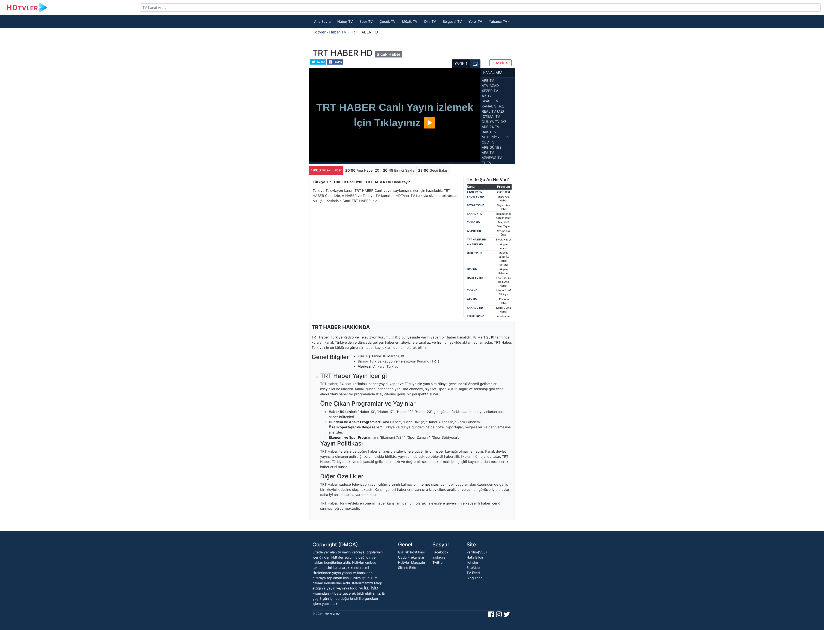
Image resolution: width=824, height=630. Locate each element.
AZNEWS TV (492, 158)
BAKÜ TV (489, 132)
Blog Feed (475, 578)
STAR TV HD (475, 191)
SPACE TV (490, 101)
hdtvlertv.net (331, 613)
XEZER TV (490, 91)
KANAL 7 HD (475, 213)
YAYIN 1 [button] (460, 63)
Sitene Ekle (407, 567)
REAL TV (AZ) (493, 111)
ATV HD (472, 299)
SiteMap (473, 567)
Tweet (320, 61)
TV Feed (473, 573)
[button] (475, 63)
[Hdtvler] (71, 7)
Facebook (440, 552)
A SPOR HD (474, 231)
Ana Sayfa (322, 21)
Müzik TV (409, 21)
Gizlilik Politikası (411, 552)
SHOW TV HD (475, 196)
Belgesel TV (452, 21)
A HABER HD (475, 244)
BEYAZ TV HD (475, 205)
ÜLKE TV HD (474, 253)
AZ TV (487, 96)
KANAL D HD (475, 307)
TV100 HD (473, 222)
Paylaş (337, 61)
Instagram (440, 557)
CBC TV (488, 142)
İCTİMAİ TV (491, 116)
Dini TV (430, 21)
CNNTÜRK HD (475, 316)
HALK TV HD (475, 277)
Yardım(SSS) (477, 552)
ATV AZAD (490, 85)
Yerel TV (475, 21)
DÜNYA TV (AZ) (495, 121)
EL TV (486, 163)
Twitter (438, 562)
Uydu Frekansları (411, 557)
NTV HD (472, 269)
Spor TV (366, 21)
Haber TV (345, 21)
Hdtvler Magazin (411, 562)
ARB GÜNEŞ (491, 147)
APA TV (488, 152)
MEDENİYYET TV (496, 137)
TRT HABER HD (476, 239)
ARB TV (488, 80)
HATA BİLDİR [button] (500, 63)
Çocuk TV (387, 21)
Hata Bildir (475, 557)
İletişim (472, 562)
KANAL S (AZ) (493, 106)
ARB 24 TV (490, 127)
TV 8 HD (472, 290)
